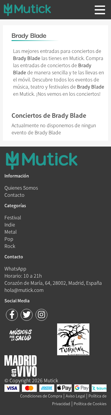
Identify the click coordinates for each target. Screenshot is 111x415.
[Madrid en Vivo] (73, 338)
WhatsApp (15, 268)
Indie (9, 224)
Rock (9, 245)
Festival (12, 217)
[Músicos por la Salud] (20, 335)
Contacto (14, 194)
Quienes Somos (21, 187)
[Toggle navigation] (100, 9)
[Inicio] (32, 9)
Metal (10, 231)
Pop (8, 238)
